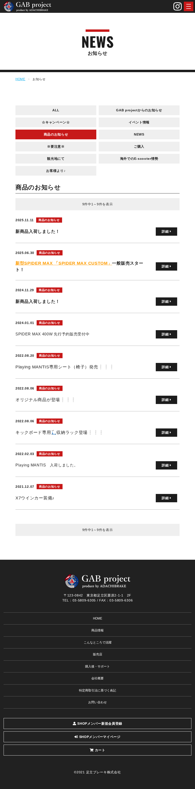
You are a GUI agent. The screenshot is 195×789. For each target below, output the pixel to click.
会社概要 (97, 678)
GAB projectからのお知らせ (139, 110)
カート (99, 750)
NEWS (139, 134)
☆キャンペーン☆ (56, 122)
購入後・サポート (97, 666)
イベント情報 (139, 122)
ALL (55, 110)
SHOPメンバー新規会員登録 (99, 723)
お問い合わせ (97, 702)
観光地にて (56, 158)
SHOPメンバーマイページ (99, 737)
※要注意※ (56, 146)
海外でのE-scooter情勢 (139, 158)
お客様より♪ (55, 171)
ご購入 (139, 146)
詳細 (166, 231)
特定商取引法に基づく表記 (97, 690)
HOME (20, 79)
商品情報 (97, 630)
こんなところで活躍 (98, 642)
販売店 (97, 654)
